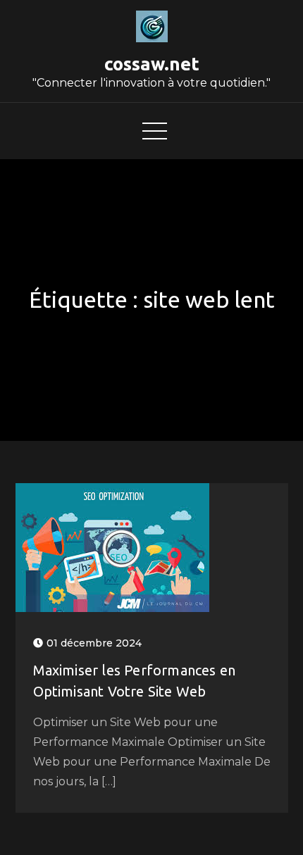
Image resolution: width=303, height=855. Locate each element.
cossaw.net (151, 64)
